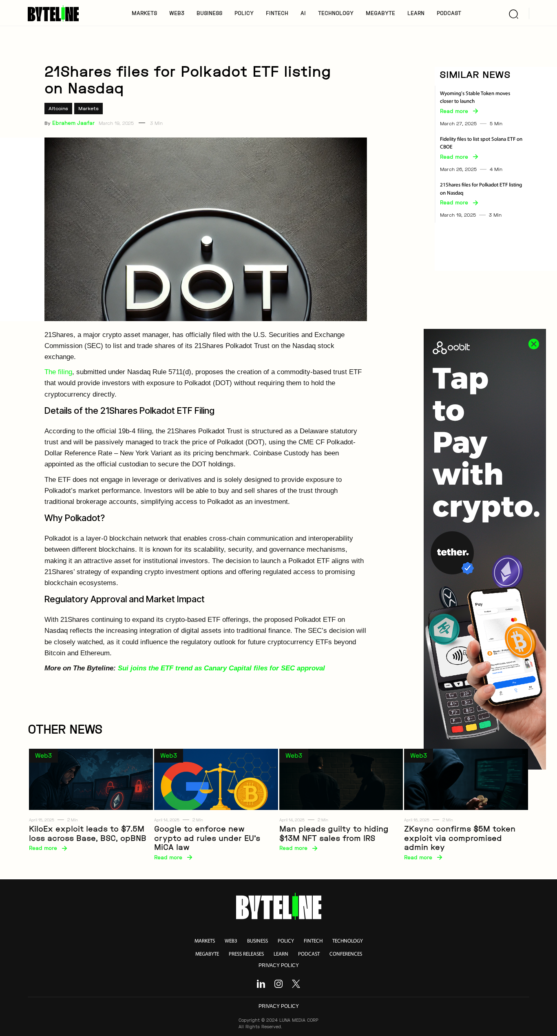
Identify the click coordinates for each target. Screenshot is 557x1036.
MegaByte (380, 13)
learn (281, 954)
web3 (231, 941)
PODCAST (449, 13)
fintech (313, 941)
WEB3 (176, 13)
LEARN (415, 13)
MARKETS (144, 13)
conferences (345, 954)
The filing (58, 372)
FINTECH (277, 13)
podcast (309, 954)
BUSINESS (209, 13)
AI (303, 13)
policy (286, 941)
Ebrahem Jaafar (73, 123)
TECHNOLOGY (336, 13)
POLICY (244, 13)
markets (205, 941)
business (257, 941)
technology (347, 941)
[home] (56, 13)
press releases (246, 954)
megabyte (207, 954)
